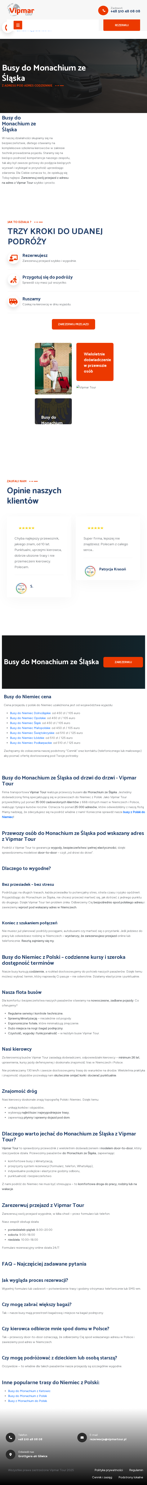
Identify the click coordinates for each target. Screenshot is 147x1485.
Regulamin (136, 1470)
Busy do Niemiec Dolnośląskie (30, 713)
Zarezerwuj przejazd (73, 324)
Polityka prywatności (109, 1470)
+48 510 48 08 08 (125, 11)
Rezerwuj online (122, 27)
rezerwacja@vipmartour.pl (108, 1439)
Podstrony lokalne (130, 1477)
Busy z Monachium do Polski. (27, 1401)
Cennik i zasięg (102, 1477)
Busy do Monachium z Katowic (29, 1391)
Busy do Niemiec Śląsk (25, 723)
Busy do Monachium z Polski (27, 1396)
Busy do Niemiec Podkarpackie (31, 743)
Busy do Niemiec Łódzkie (27, 738)
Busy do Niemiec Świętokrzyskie (32, 733)
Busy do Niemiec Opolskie (28, 718)
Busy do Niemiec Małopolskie (30, 728)
